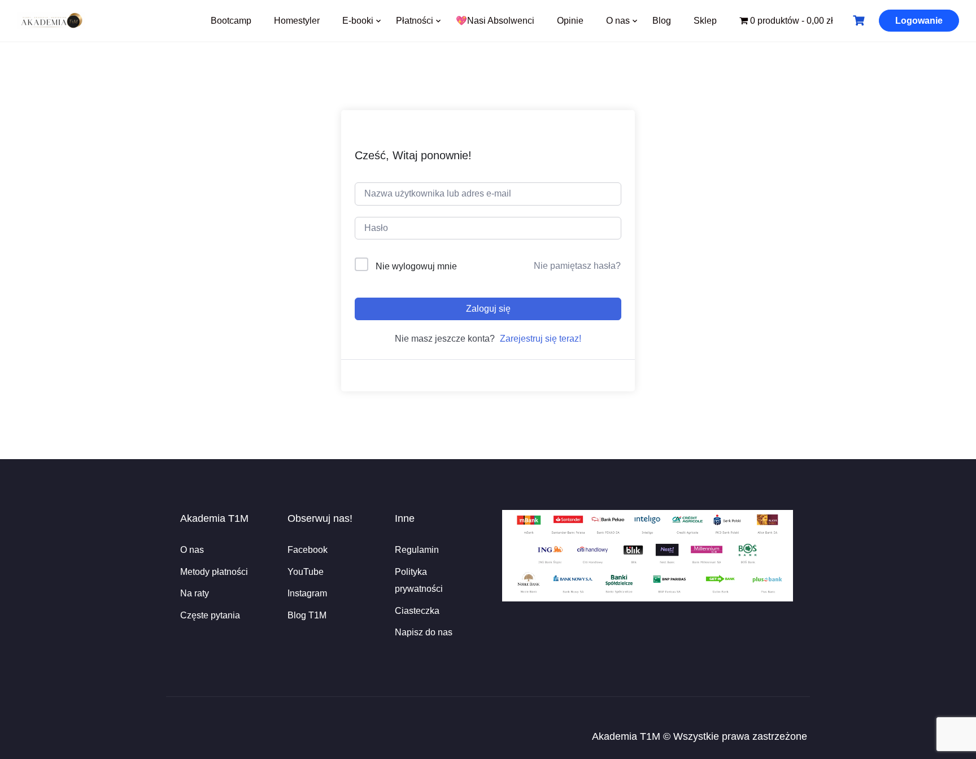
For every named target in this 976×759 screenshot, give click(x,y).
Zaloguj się (488, 308)
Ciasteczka (417, 611)
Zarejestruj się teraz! (540, 338)
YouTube (305, 572)
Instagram (307, 593)
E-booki (357, 20)
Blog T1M (306, 615)
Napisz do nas (423, 632)
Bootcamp (231, 20)
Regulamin (417, 550)
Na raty (194, 593)
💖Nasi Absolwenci (495, 20)
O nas (618, 20)
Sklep (705, 20)
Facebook (307, 550)
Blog (661, 20)
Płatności (414, 20)
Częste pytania (210, 615)
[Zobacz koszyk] (860, 20)
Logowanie (919, 20)
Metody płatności (214, 572)
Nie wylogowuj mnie (416, 266)
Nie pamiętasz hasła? (577, 266)
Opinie (570, 20)
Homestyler (297, 20)
